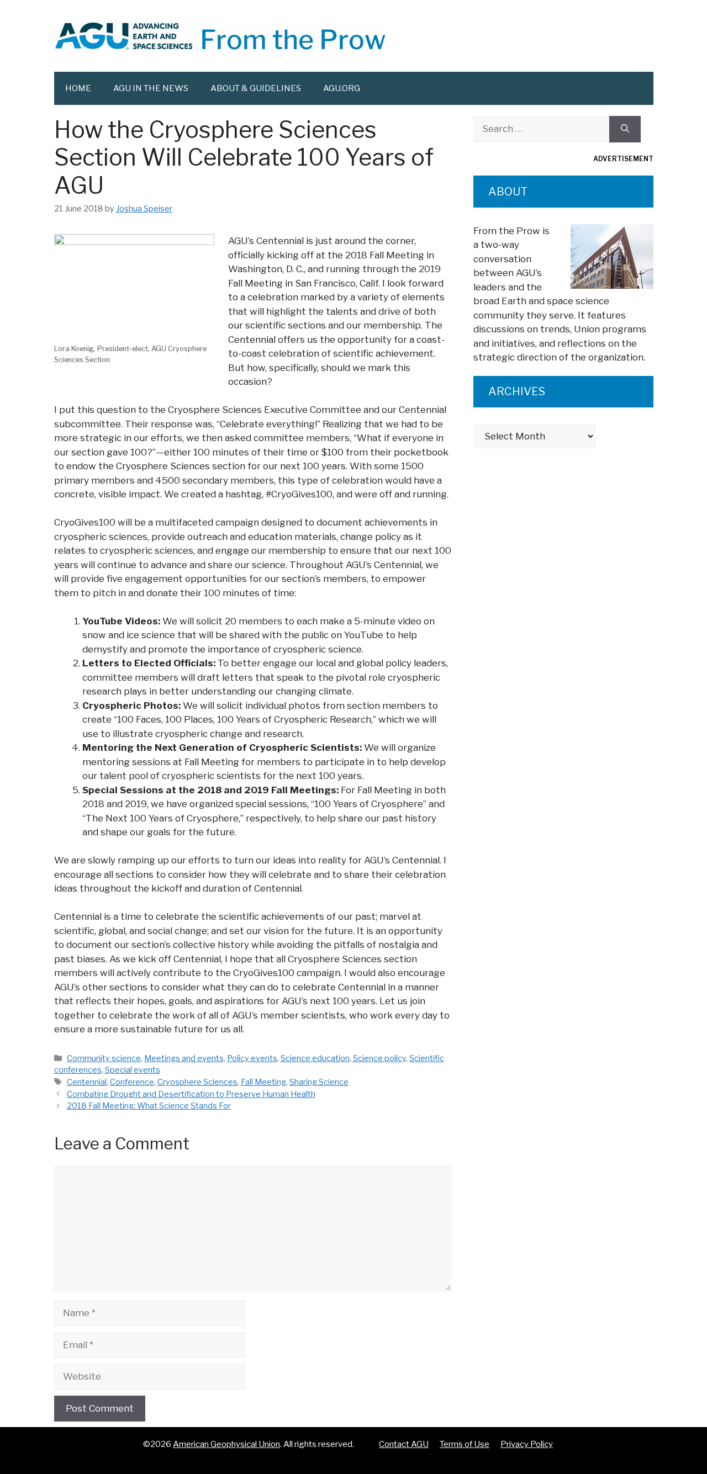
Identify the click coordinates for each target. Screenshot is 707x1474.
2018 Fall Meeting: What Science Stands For (149, 1106)
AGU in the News (150, 88)
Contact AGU (404, 1444)
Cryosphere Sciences (197, 1082)
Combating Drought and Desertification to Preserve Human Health (191, 1094)
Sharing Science (319, 1082)
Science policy (379, 1058)
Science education (315, 1058)
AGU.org (341, 88)
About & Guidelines (255, 88)
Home (78, 88)
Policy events (252, 1058)
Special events (132, 1070)
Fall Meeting (263, 1082)
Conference (132, 1082)
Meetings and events (184, 1058)
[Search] (625, 129)
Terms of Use (464, 1444)
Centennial (87, 1082)
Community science (104, 1058)
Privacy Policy (526, 1444)
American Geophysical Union (226, 1444)
